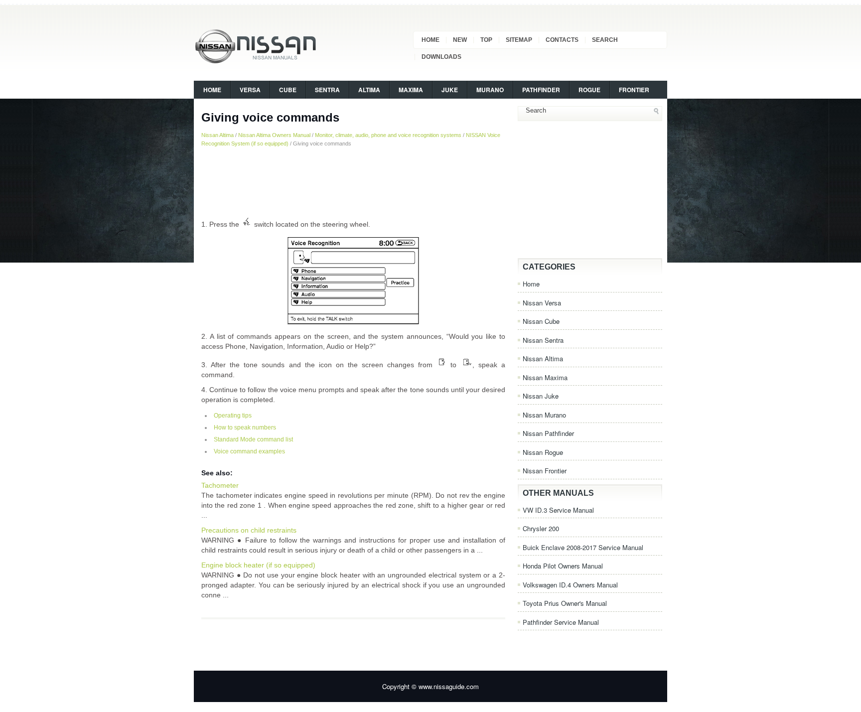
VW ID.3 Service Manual (558, 510)
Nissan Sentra (543, 340)
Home (430, 39)
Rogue (589, 89)
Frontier (634, 89)
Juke (449, 89)
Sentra (327, 89)
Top (486, 39)
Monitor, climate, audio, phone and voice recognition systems (388, 135)
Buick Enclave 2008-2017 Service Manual (583, 547)
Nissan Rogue (543, 452)
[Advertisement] (353, 182)
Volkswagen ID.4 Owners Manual (570, 584)
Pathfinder (541, 89)
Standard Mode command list (253, 439)
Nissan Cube (541, 321)
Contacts (562, 39)
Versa (250, 89)
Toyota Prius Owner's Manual (565, 603)
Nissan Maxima (545, 377)
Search (605, 39)
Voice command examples (249, 451)
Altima (369, 89)
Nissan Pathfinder (548, 433)
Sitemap (519, 39)
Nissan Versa (542, 302)
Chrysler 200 (541, 528)
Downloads (441, 56)
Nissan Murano (544, 415)
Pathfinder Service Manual (561, 622)
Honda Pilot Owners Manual (563, 565)
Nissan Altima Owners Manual (274, 135)
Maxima (411, 89)
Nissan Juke (541, 396)
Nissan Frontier (545, 470)
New (460, 39)
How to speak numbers (245, 427)
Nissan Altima (217, 135)
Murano (490, 89)
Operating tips (233, 415)
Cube (287, 89)
